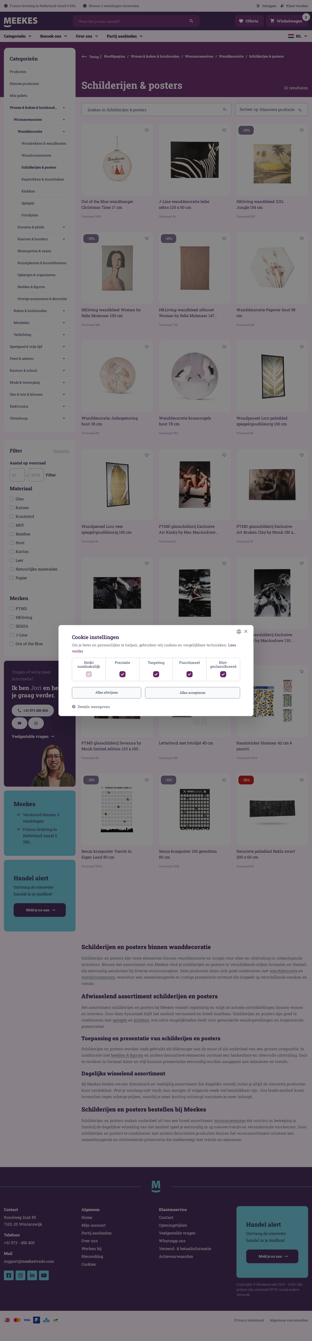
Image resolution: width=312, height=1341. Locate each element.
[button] (91, 706)
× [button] (245, 631)
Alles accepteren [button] (192, 692)
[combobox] (238, 631)
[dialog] (156, 670)
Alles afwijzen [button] (106, 692)
